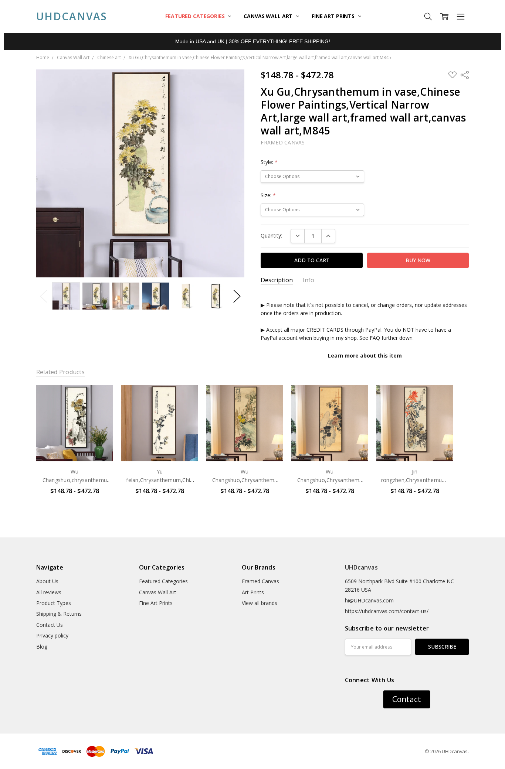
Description (277, 280)
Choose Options (75, 446)
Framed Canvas (260, 581)
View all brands (259, 602)
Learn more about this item (365, 355)
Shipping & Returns (59, 613)
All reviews (48, 592)
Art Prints (253, 592)
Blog (41, 646)
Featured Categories (195, 16)
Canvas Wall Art (269, 16)
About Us (47, 581)
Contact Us (49, 624)
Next (237, 296)
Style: (269, 161)
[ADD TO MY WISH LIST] (100, 409)
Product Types (53, 602)
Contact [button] (406, 699)
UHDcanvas (361, 567)
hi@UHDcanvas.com (369, 600)
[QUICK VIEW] (100, 398)
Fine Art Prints (334, 16)
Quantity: (271, 235)
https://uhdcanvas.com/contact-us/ (386, 611)
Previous (43, 296)
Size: (268, 195)
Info (308, 280)
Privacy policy (52, 635)
